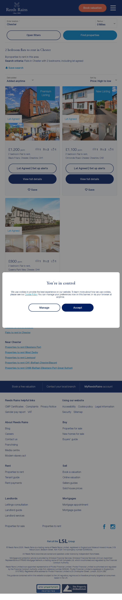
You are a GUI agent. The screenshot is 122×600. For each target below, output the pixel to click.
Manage (44, 307)
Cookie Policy (31, 294)
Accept (77, 307)
